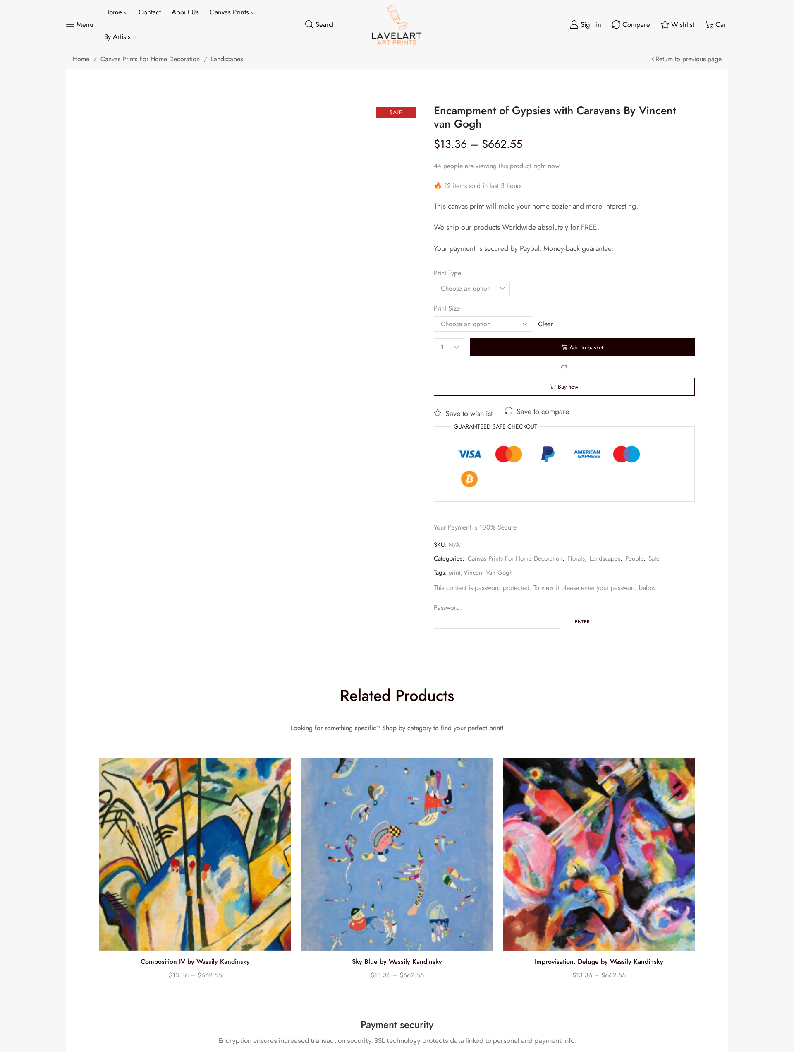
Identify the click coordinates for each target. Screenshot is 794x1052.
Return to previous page (688, 59)
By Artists (117, 36)
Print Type (447, 273)
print (454, 572)
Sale (654, 558)
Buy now (568, 387)
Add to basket (586, 347)
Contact (150, 12)
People (634, 558)
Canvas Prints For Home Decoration (150, 59)
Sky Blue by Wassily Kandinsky (397, 961)
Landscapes (227, 59)
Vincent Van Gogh (488, 572)
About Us (185, 12)
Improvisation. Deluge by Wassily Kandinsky (599, 961)
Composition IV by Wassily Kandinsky (195, 961)
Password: (448, 607)
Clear (545, 324)
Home (113, 12)
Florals (576, 558)
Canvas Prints (229, 12)
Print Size (447, 308)
